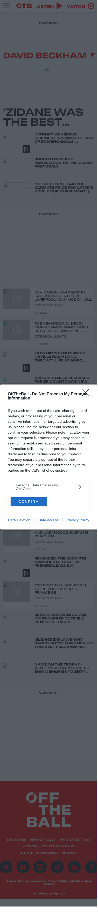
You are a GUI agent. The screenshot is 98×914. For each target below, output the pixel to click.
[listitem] (48, 486)
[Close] (87, 394)
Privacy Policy (78, 520)
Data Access (48, 520)
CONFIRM (28, 502)
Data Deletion (19, 520)
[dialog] (48, 457)
